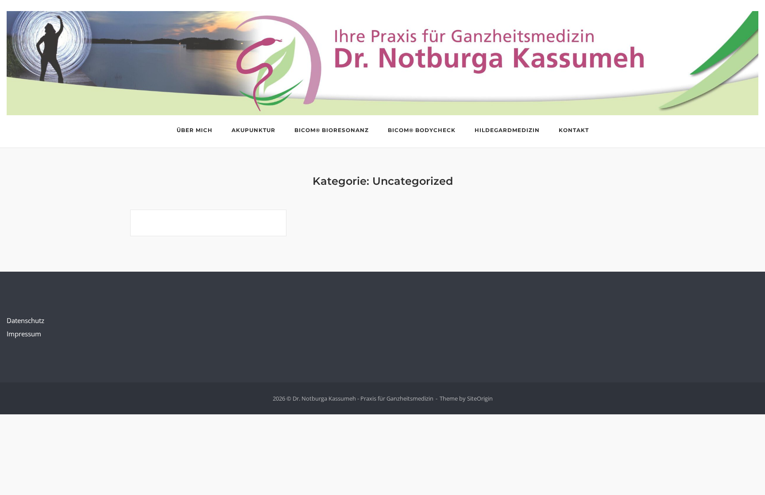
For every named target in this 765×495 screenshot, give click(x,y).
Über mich (194, 130)
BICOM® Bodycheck (422, 130)
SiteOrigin (480, 398)
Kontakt (574, 130)
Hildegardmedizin (507, 130)
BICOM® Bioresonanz (331, 130)
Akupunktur (253, 130)
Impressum (24, 333)
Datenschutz (25, 320)
